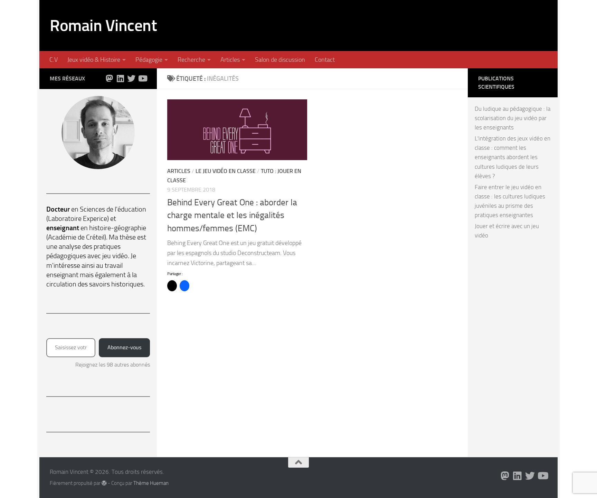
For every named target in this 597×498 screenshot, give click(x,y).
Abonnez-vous (124, 347)
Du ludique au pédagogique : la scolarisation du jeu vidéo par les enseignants (512, 118)
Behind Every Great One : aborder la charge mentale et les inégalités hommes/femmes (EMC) (232, 215)
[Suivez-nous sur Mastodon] (109, 78)
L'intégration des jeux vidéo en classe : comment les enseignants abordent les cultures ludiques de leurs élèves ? (512, 157)
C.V (53, 60)
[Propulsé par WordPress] (104, 483)
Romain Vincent (103, 25)
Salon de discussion (280, 60)
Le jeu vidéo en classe (226, 171)
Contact (325, 60)
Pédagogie (148, 60)
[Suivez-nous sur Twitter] (131, 78)
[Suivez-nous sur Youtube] (142, 78)
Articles (230, 60)
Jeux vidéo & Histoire (93, 60)
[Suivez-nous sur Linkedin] (120, 78)
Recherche (191, 60)
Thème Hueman (151, 483)
